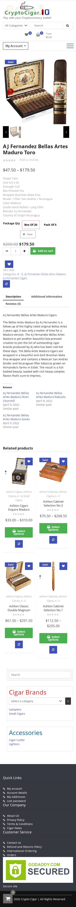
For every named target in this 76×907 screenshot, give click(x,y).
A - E (20, 274)
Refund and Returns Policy (24, 847)
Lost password (16, 801)
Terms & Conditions (20, 824)
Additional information (46, 296)
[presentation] (6, 132)
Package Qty (11, 223)
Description (13, 296)
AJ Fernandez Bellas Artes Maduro (45, 274)
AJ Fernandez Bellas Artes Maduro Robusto (50, 395)
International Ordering (22, 851)
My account (14, 788)
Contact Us (14, 843)
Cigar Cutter (17, 740)
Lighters (14, 744)
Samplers (15, 709)
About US (13, 816)
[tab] (13, 296)
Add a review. (29, 160)
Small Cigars (17, 713)
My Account (14, 46)
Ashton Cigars (14, 491)
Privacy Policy (15, 820)
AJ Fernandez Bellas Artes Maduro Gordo (16, 417)
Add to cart (45, 251)
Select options (19, 532)
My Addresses (16, 797)
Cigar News (14, 828)
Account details (17, 793)
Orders (11, 855)
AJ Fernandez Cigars (15, 278)
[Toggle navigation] (70, 46)
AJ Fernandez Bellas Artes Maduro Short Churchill (16, 397)
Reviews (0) (13, 304)
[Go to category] (68, 701)
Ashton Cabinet (48, 491)
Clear (30, 234)
